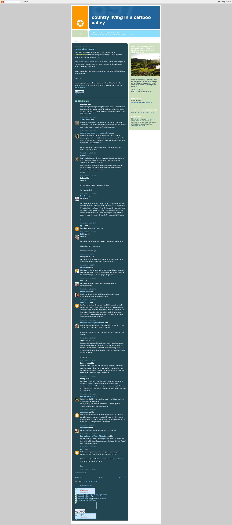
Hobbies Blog (84, 492)
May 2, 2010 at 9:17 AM (88, 153)
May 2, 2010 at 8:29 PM (88, 320)
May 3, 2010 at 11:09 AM (88, 425)
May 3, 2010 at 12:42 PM (88, 434)
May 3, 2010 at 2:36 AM (88, 360)
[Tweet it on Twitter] (79, 91)
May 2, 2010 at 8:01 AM (88, 117)
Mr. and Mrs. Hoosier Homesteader (94, 133)
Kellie (82, 234)
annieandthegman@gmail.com (141, 102)
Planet (86, 516)
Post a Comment (80, 473)
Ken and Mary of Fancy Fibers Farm (94, 436)
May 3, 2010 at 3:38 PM (88, 469)
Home (76, 41)
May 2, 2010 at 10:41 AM (88, 223)
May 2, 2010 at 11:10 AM (88, 254)
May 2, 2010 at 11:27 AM (88, 265)
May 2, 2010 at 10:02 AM (88, 176)
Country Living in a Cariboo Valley (142, 112)
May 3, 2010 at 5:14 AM (88, 394)
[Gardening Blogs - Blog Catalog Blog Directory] (91, 495)
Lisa (81, 281)
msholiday (84, 428)
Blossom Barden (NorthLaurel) (92, 322)
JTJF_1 (82, 225)
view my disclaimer (86, 485)
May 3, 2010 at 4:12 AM (88, 376)
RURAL (82, 449)
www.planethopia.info (138, 126)
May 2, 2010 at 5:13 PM (88, 289)
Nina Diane (84, 291)
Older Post (122, 477)
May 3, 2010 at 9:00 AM (88, 409)
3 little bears (85, 120)
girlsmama (84, 267)
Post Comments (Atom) (91, 481)
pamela (83, 155)
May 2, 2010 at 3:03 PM (88, 278)
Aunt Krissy (84, 302)
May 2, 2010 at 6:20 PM (88, 300)
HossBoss (84, 196)
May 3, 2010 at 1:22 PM (88, 447)
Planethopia (135, 119)
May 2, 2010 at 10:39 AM (88, 193)
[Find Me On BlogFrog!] (83, 499)
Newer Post (78, 477)
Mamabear (84, 412)
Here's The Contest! (85, 49)
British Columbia (84, 517)
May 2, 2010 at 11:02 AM (88, 232)
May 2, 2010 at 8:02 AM (88, 130)
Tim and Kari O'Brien (88, 396)
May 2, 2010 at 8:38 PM (88, 338)
